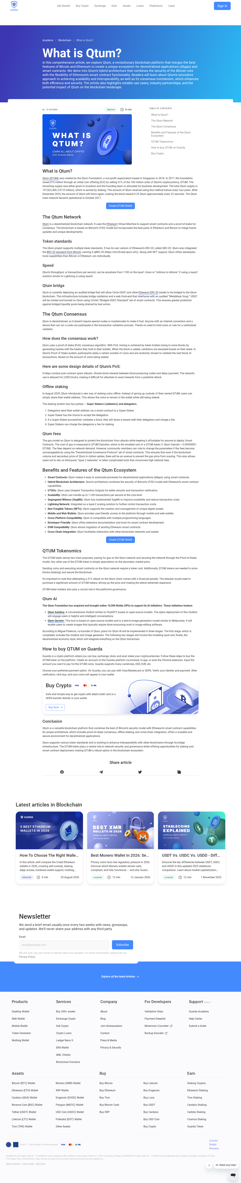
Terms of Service (13, 1164)
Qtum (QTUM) (50, 178)
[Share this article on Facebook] (61, 772)
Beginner (111, 109)
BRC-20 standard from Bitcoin (64, 252)
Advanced (26, 877)
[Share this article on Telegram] (100, 772)
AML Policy (41, 1164)
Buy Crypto (157, 153)
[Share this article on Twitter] (140, 772)
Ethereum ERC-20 (148, 292)
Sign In (222, 6)
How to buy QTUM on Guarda (168, 147)
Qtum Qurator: (56, 620)
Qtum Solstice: (56, 612)
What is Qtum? (159, 114)
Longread (97, 877)
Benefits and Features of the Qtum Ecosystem (171, 134)
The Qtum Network (162, 120)
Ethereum (112, 224)
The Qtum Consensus (163, 126)
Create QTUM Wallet (120, 205)
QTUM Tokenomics (162, 141)
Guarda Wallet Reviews (214, 1144)
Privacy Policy (27, 956)
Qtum (45, 224)
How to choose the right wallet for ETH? (57, 855)
